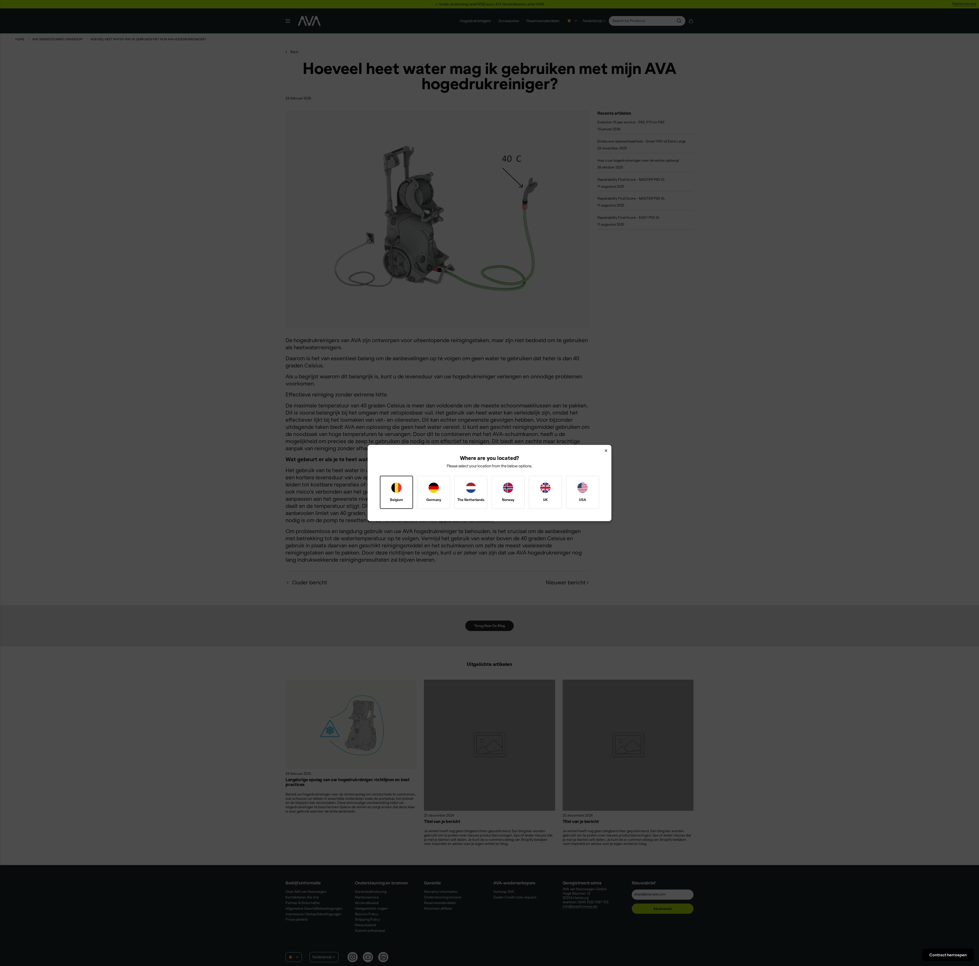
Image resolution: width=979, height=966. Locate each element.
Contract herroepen (948, 954)
